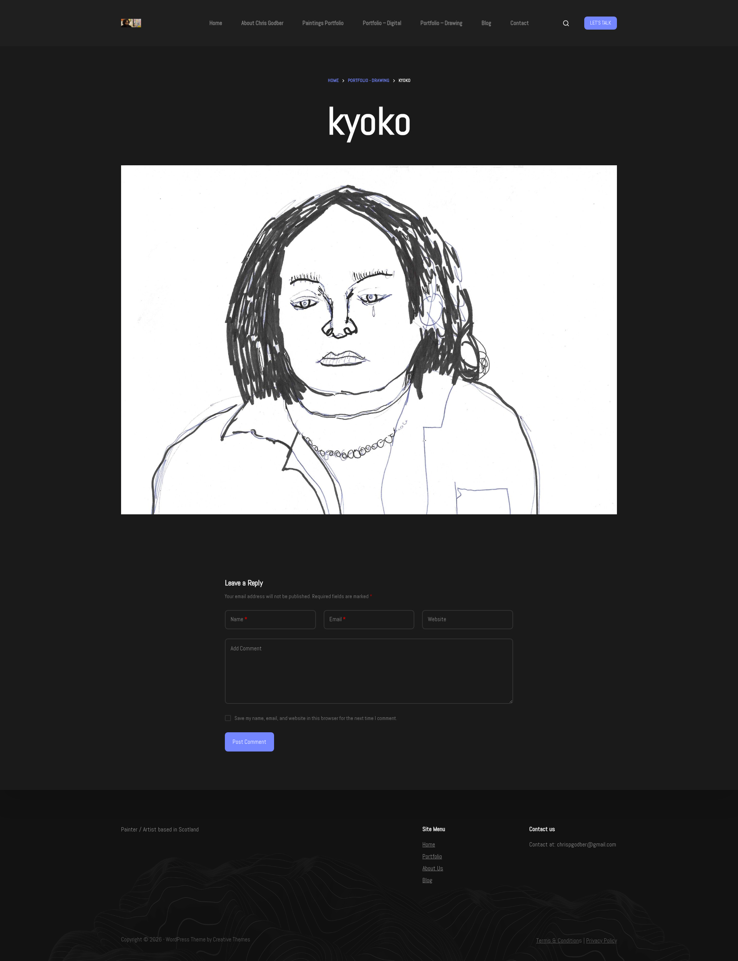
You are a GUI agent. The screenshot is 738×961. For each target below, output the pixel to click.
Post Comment (249, 741)
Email (337, 619)
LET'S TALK (600, 23)
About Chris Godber (262, 23)
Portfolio (432, 856)
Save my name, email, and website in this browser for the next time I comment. (315, 718)
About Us (432, 868)
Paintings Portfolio (323, 23)
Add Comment (246, 648)
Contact (519, 23)
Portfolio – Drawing (441, 23)
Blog (486, 23)
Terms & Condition (557, 940)
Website (437, 619)
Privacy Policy (601, 940)
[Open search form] (566, 23)
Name (239, 619)
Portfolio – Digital (382, 23)
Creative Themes (231, 939)
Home (215, 23)
